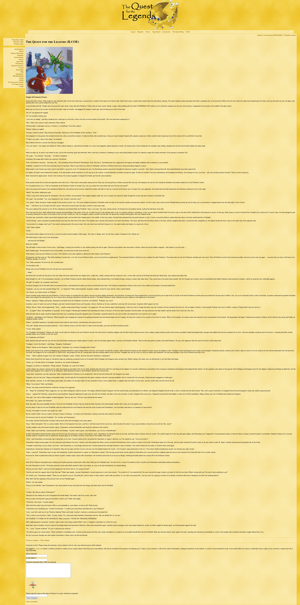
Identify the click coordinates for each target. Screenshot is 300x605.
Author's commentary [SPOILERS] (269, 35)
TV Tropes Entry (17, 84)
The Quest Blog (178, 32)
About (21, 51)
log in (38, 549)
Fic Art (21, 68)
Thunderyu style (17, 40)
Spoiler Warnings (17, 53)
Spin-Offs (20, 61)
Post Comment (32, 598)
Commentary (18, 57)
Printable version (290, 35)
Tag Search (156, 32)
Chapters (20, 55)
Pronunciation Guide (15, 82)
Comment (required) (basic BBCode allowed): (41, 562)
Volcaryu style (18, 42)
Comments (166, 32)
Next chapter (45, 540)
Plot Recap (19, 63)
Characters (19, 74)
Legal (21, 86)
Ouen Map (19, 70)
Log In (133, 32)
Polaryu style (18, 44)
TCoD (188, 32)
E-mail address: (31, 558)
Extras (21, 59)
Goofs (21, 80)
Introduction (19, 49)
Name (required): (31, 554)
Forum (147, 32)
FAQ (21, 72)
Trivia (21, 78)
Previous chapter (32, 540)
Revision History (17, 66)
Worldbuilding (18, 76)
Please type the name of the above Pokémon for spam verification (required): (52, 593)
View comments (32, 602)
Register (140, 32)
